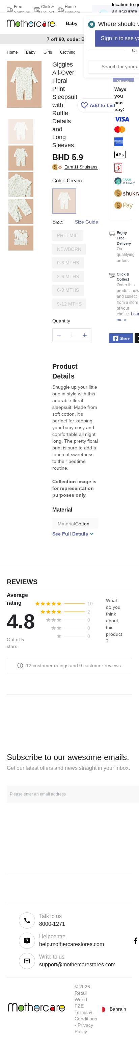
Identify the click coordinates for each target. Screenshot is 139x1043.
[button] (98, 105)
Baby (30, 52)
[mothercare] (33, 23)
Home (12, 52)
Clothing (68, 52)
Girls (48, 52)
